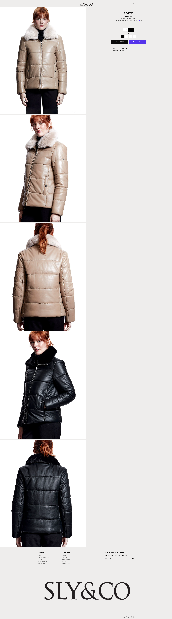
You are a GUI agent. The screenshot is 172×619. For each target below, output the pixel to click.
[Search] (127, 4)
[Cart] (133, 4)
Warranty (64, 557)
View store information (118, 52)
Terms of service (66, 559)
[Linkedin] (131, 617)
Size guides (40, 559)
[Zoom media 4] (43, 385)
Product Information (117, 57)
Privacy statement (67, 563)
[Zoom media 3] (43, 277)
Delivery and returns (116, 63)
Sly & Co (42, 617)
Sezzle (64, 561)
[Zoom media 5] (43, 493)
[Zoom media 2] (43, 168)
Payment (64, 555)
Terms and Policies (86, 617)
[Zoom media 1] (43, 60)
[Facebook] (124, 617)
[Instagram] (126, 617)
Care (112, 60)
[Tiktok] (129, 617)
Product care (41, 563)
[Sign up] (133, 558)
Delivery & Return (42, 561)
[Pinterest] (133, 617)
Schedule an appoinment (44, 557)
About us (40, 555)
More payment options (137, 44)
